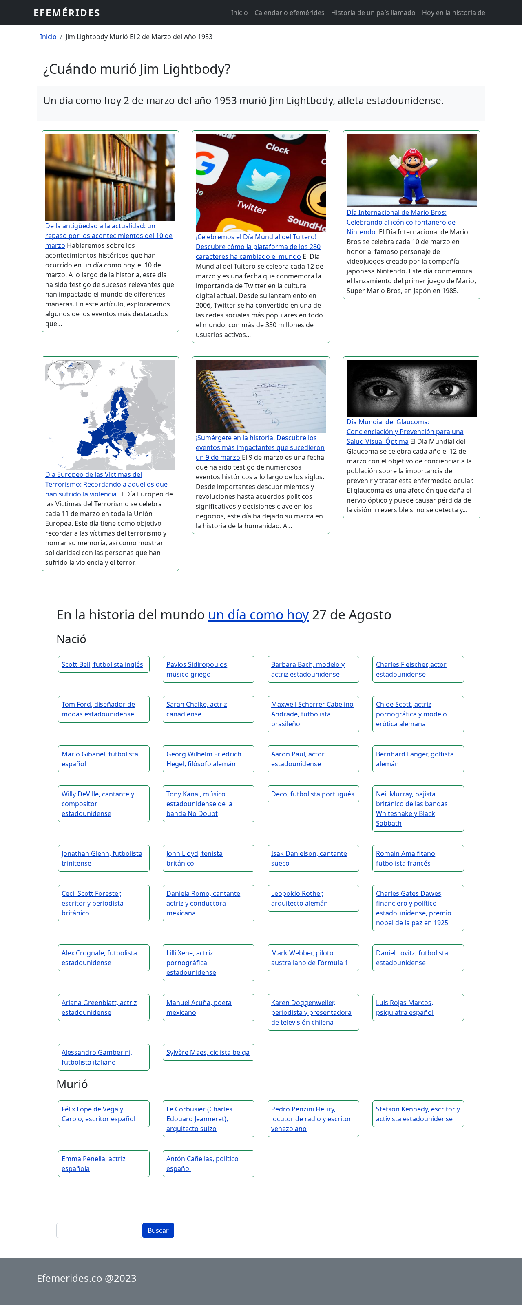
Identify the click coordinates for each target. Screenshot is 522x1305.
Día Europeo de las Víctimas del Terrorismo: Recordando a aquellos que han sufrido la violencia (106, 484)
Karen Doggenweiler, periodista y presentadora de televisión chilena (311, 1012)
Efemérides (66, 12)
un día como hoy (258, 614)
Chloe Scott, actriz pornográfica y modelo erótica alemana (411, 714)
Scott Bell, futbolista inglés (102, 664)
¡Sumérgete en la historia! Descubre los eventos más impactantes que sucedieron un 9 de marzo (260, 447)
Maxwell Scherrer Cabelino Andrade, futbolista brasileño (312, 714)
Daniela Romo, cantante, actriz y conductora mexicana (204, 903)
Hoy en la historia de (453, 12)
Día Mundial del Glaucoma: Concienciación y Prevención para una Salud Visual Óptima (405, 431)
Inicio (239, 12)
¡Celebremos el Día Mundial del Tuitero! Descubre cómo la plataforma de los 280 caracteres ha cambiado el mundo (258, 246)
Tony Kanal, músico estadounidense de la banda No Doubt (199, 803)
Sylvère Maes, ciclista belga (208, 1052)
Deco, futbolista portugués (312, 793)
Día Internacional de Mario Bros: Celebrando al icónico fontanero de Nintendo (401, 222)
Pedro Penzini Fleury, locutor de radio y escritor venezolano (311, 1118)
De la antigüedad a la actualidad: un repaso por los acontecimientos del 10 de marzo (109, 235)
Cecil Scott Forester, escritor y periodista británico (93, 903)
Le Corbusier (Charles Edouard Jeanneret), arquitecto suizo (199, 1118)
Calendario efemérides (289, 12)
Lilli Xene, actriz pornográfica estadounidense (191, 962)
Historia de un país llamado (373, 12)
